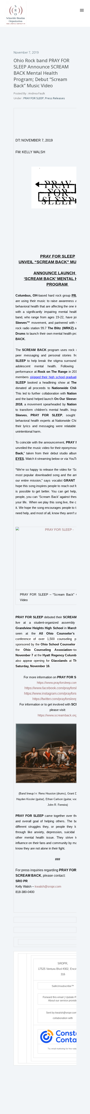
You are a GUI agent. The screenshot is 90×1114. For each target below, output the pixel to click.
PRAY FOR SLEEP (33, 98)
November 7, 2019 (26, 52)
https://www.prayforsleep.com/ (57, 682)
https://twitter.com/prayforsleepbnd (57, 699)
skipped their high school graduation (55, 377)
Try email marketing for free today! (63, 1049)
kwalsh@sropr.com (48, 886)
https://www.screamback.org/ (58, 715)
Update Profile (74, 997)
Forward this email (53, 997)
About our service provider (63, 1000)
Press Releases (55, 98)
